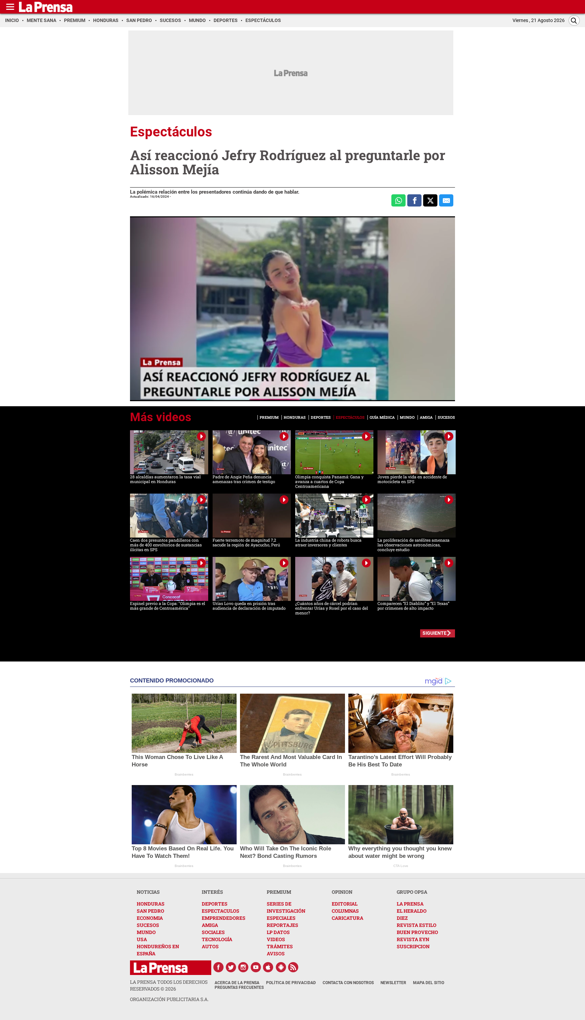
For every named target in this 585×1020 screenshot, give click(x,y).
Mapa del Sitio (428, 982)
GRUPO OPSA (412, 892)
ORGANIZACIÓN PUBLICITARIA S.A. (169, 999)
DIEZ (402, 918)
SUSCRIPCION (413, 946)
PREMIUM (279, 892)
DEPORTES (215, 903)
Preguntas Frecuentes (239, 987)
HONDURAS (151, 903)
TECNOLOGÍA (217, 939)
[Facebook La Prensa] (218, 967)
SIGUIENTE (434, 633)
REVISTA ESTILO (416, 925)
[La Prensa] (160, 967)
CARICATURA (347, 918)
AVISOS (276, 953)
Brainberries (184, 774)
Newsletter (393, 982)
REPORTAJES (282, 925)
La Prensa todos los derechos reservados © (169, 985)
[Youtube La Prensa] (256, 967)
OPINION (342, 892)
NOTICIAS (148, 892)
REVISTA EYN (413, 939)
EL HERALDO (412, 911)
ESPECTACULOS (220, 911)
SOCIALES (213, 932)
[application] (292, 308)
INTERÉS (212, 892)
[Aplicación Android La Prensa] (281, 967)
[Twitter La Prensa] (230, 967)
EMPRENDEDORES (223, 918)
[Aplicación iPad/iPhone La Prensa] (268, 967)
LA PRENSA (410, 903)
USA (142, 939)
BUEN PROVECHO (417, 932)
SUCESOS (148, 925)
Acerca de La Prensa (237, 982)
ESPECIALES (281, 918)
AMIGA (210, 925)
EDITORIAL (345, 903)
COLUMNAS (345, 911)
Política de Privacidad (291, 982)
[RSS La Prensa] (293, 967)
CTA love (400, 866)
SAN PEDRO (150, 911)
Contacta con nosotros (348, 982)
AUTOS (210, 946)
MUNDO (146, 932)
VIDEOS (276, 939)
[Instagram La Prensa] (243, 967)
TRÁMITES (280, 946)
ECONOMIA (150, 918)
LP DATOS (278, 932)
